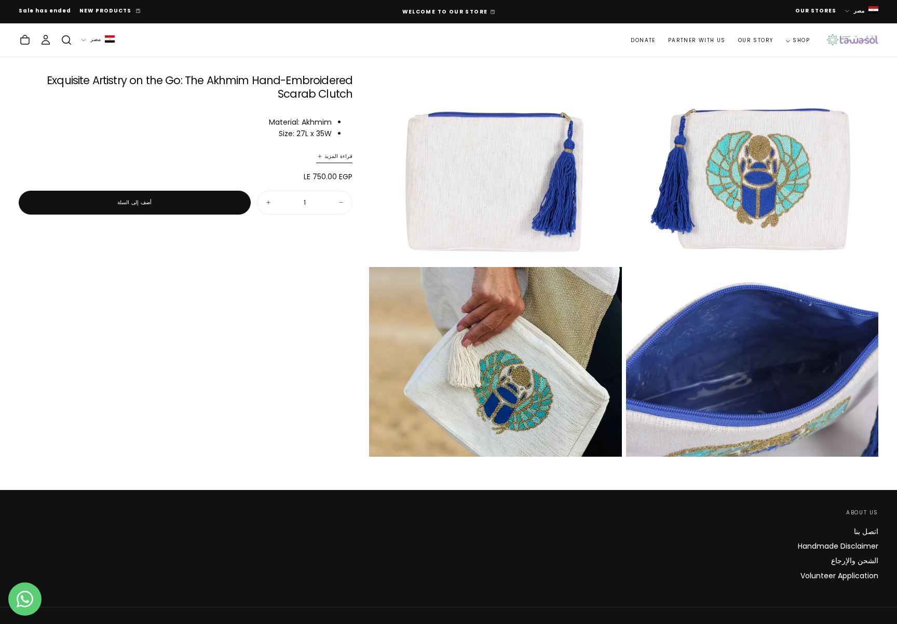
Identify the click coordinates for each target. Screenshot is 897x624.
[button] (66, 40)
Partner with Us (697, 40)
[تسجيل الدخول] (45, 40)
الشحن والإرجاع (854, 560)
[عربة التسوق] (25, 40)
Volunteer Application (839, 575)
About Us (862, 512)
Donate (643, 40)
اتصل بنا (866, 531)
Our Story (755, 40)
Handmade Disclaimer (838, 546)
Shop (801, 40)
